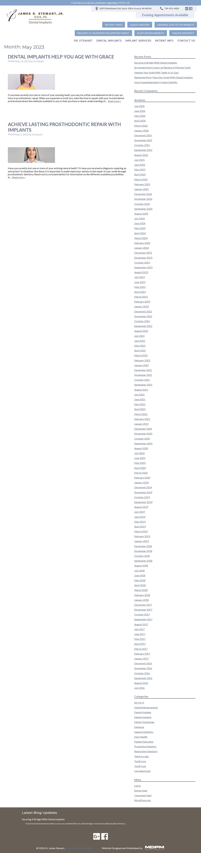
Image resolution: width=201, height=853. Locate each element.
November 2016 (143, 668)
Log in (137, 785)
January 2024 (141, 247)
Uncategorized (142, 770)
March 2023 (141, 296)
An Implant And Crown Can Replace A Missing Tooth (162, 67)
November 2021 (143, 374)
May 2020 (139, 462)
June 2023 (139, 282)
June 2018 (139, 575)
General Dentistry (143, 731)
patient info (113, 24)
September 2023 (143, 267)
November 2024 (143, 198)
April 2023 (140, 291)
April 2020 (140, 467)
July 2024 (139, 218)
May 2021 (139, 404)
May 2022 (139, 345)
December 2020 (143, 428)
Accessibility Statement (78, 847)
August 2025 (141, 154)
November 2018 (143, 550)
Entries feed (140, 790)
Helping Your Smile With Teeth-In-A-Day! (156, 72)
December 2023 (143, 252)
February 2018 (142, 595)
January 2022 (141, 365)
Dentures (139, 727)
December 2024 (143, 194)
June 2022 (139, 340)
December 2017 (143, 604)
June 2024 (139, 223)
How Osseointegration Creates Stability (155, 82)
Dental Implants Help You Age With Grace (61, 56)
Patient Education (143, 741)
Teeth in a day (141, 756)
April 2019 (140, 526)
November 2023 (143, 257)
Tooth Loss (140, 761)
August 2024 (141, 213)
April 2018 (140, 585)
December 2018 (143, 546)
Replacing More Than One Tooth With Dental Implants (163, 77)
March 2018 (141, 590)
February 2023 (142, 301)
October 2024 (142, 203)
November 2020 (143, 433)
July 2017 (139, 629)
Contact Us (186, 40)
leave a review (139, 24)
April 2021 (140, 409)
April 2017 (140, 643)
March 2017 (141, 648)
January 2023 (141, 306)
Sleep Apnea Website (150, 33)
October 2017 (142, 614)
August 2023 (141, 272)
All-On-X (139, 702)
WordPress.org (142, 800)
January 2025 (141, 189)
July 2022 (139, 335)
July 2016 (139, 687)
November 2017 (143, 609)
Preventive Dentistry (145, 746)
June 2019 (139, 516)
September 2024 (143, 208)
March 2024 (141, 238)
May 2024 (139, 228)
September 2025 (143, 149)
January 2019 (141, 541)
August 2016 (141, 682)
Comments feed (142, 795)
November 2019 (143, 492)
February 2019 (142, 536)
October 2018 (142, 555)
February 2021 (142, 418)
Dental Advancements (146, 707)
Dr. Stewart (83, 40)
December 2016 (143, 663)
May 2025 (139, 169)
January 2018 (141, 599)
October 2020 (142, 438)
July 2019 (139, 511)
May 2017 (139, 638)
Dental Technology (144, 722)
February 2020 (142, 477)
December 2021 (143, 370)
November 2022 (143, 316)
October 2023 (142, 262)
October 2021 (142, 379)
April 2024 (140, 233)
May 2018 (139, 580)
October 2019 (142, 497)
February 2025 (142, 184)
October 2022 (142, 321)
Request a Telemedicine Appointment (103, 33)
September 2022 (143, 326)
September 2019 (143, 502)
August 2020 (141, 448)
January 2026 (141, 130)
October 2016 (142, 673)
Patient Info (164, 40)
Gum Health (140, 736)
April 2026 (140, 120)
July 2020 (139, 453)
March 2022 (141, 355)
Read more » (114, 101)
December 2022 (143, 311)
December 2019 (143, 487)
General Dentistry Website (175, 24)
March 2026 (141, 125)
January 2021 (141, 423)
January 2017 (141, 658)
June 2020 (139, 458)
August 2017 (141, 624)
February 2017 (142, 653)
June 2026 (139, 110)
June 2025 (139, 164)
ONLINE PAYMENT (183, 33)
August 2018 (141, 565)
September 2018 (143, 560)
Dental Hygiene (142, 712)
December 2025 (143, 135)
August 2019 (141, 506)
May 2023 (139, 286)
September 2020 (143, 443)
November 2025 (143, 140)
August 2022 (141, 330)
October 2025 (142, 145)
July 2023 (139, 277)
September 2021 (143, 384)
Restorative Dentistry (146, 751)
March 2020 (141, 472)
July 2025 (139, 159)
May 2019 (139, 521)
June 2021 (139, 399)
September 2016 (143, 678)
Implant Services (138, 40)
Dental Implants (109, 40)
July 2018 (139, 570)
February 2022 (142, 360)
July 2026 (139, 106)
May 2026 (139, 115)
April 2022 (140, 350)
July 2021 (139, 394)
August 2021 (141, 389)
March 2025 (141, 179)
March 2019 (141, 531)
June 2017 (139, 634)
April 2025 (140, 174)
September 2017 (143, 619)
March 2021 (141, 414)
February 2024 (142, 242)
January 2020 (141, 482)
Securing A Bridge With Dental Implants (155, 62)
